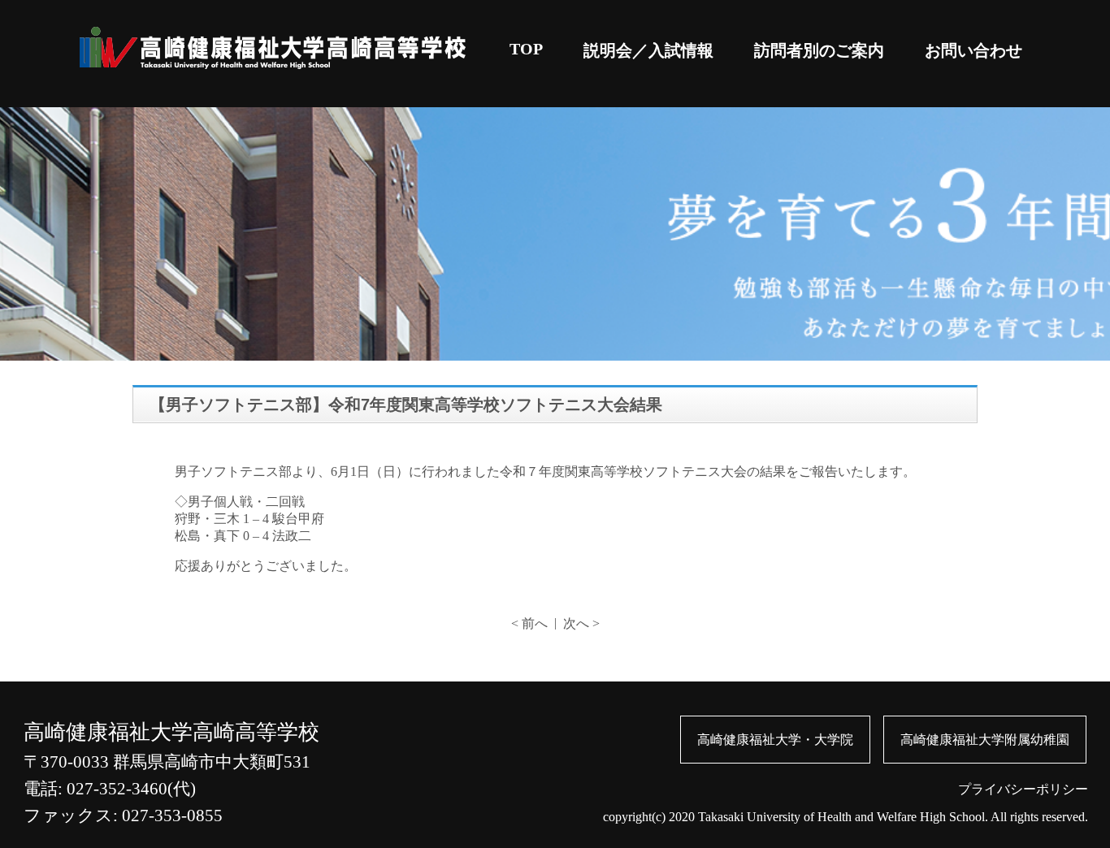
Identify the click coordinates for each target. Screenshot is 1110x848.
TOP (526, 49)
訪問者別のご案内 (819, 50)
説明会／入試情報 (648, 50)
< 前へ (529, 623)
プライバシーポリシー (1023, 789)
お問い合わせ (973, 50)
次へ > (581, 623)
